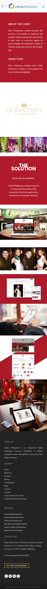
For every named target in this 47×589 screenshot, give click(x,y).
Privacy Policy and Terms (14, 495)
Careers (7, 489)
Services (7, 476)
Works (6, 479)
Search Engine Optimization (15, 527)
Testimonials (9, 482)
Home (6, 469)
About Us (8, 473)
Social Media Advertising (13, 517)
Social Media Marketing (13, 514)
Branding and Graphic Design (15, 524)
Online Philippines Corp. (33, 587)
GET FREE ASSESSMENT (16, 566)
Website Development (13, 521)
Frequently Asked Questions (15, 499)
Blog (6, 486)
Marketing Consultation (13, 530)
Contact (7, 492)
